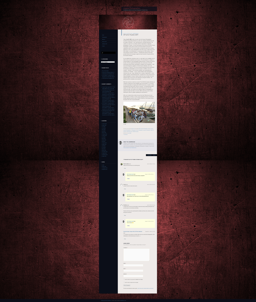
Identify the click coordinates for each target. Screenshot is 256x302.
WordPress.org (104, 169)
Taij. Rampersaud (134, 33)
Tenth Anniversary (129, 131)
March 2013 (104, 150)
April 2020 (103, 131)
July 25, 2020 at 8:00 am (151, 184)
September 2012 (105, 154)
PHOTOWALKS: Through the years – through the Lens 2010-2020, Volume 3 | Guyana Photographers (108, 97)
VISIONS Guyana (135, 131)
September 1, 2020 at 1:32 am (150, 231)
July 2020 (103, 126)
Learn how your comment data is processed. (146, 288)
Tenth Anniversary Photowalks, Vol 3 (108, 73)
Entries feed (104, 166)
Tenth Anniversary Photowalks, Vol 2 (108, 78)
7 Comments (125, 134)
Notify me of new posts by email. (131, 282)
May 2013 (103, 148)
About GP (133, 128)
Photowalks (148, 130)
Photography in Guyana (142, 130)
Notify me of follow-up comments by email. (134, 279)
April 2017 (103, 141)
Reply (125, 168)
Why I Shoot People (105, 70)
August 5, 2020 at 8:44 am (149, 221)
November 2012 (104, 151)
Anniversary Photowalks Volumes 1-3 (108, 72)
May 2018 (103, 138)
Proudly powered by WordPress (106, 300)
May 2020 (103, 129)
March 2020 (104, 132)
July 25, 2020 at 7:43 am (151, 163)
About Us (103, 39)
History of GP (104, 41)
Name (124, 263)
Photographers (104, 37)
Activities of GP (104, 43)
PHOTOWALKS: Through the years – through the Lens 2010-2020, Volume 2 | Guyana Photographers (108, 105)
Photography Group (134, 130)
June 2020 (104, 128)
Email (124, 268)
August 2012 (104, 156)
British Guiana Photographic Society (144, 128)
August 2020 (104, 125)
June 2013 (104, 147)
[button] (154, 112)
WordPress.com (123, 300)
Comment (125, 247)
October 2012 (104, 153)
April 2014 (103, 145)
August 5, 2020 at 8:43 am (149, 194)
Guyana (152, 128)
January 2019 (104, 135)
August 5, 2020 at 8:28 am (149, 174)
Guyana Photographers (131, 8)
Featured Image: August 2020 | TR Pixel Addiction (132, 231)
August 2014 (104, 144)
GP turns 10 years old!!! (110, 88)
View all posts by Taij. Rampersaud (130, 147)
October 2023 (104, 123)
